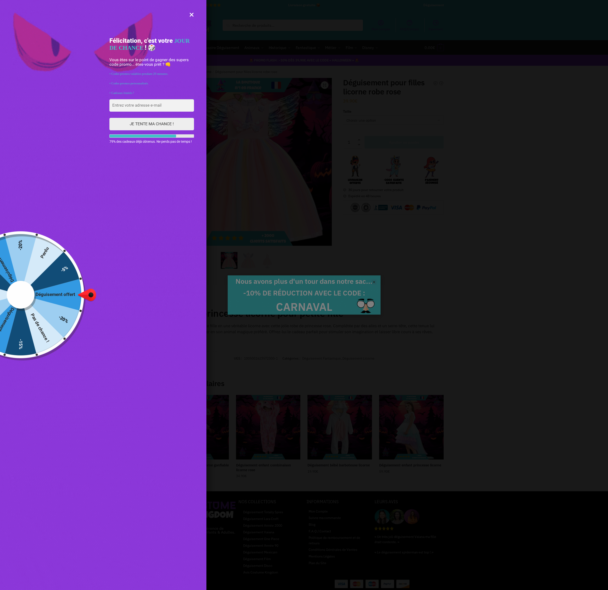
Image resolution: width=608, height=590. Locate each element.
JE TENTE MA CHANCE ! (152, 123)
